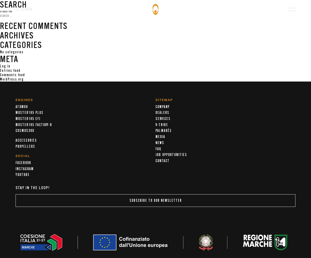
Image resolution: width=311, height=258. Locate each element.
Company (163, 107)
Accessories (26, 140)
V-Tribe (162, 125)
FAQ (158, 149)
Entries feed (10, 70)
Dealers (162, 113)
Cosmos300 (25, 131)
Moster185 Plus (29, 113)
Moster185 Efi (28, 119)
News (160, 143)
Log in (5, 66)
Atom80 (22, 107)
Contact (163, 161)
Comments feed (12, 75)
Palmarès (164, 131)
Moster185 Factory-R (34, 125)
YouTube (23, 175)
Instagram (25, 169)
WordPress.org (12, 79)
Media (160, 137)
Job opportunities (171, 155)
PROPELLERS (25, 146)
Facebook (23, 163)
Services (163, 119)
